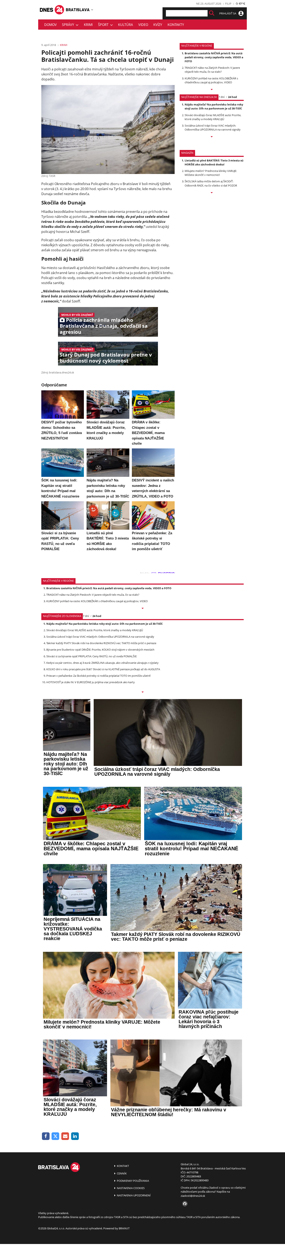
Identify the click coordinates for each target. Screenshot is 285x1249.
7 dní (221, 97)
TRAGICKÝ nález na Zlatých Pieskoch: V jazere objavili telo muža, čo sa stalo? (212, 70)
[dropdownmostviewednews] (212, 90)
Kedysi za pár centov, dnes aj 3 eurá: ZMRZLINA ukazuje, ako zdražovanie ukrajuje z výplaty (102, 663)
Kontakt (122, 1166)
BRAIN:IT (124, 1228)
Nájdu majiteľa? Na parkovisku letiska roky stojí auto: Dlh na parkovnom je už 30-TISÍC (214, 106)
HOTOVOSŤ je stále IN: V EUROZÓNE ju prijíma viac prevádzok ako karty (90, 682)
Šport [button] (104, 24)
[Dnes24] (78, 9)
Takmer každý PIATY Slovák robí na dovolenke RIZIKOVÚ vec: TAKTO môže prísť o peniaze (101, 643)
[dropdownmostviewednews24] (212, 137)
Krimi (88, 24)
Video (143, 24)
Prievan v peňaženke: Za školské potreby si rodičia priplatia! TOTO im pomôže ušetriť (98, 676)
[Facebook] (45, 1136)
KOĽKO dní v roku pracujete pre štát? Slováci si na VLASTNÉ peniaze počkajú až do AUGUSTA (103, 669)
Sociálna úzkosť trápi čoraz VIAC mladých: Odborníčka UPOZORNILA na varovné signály (213, 127)
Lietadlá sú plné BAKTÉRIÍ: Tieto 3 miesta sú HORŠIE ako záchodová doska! (214, 162)
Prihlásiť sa (228, 13)
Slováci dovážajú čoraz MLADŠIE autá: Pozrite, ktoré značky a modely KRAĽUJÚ (213, 117)
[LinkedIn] (75, 1136)
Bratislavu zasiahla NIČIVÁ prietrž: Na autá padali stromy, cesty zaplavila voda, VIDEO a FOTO (214, 57)
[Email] (65, 1136)
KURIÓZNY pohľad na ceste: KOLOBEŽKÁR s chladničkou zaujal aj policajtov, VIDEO (211, 80)
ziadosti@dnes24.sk (193, 1196)
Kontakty (176, 24)
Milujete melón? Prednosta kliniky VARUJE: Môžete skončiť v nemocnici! (211, 173)
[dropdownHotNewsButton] (212, 193)
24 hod (232, 97)
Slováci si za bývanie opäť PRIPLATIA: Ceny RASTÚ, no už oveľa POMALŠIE (91, 656)
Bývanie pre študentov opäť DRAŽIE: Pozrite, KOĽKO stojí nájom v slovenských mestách (100, 649)
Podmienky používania (132, 1181)
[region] (92, 9)
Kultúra (125, 24)
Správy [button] (69, 24)
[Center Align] (211, 13)
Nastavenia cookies (130, 1188)
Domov (50, 24)
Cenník (121, 1173)
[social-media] (184, 1204)
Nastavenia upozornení (133, 1195)
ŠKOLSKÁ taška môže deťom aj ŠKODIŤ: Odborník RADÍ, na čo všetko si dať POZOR (211, 183)
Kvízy (157, 24)
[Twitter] (55, 1136)
